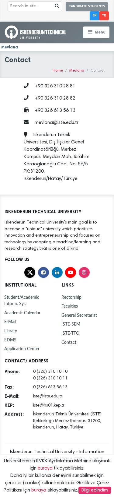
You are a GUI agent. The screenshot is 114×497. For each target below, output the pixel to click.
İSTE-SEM (70, 324)
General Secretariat (79, 315)
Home (58, 71)
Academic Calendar (22, 313)
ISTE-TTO (70, 333)
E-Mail (10, 321)
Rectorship (71, 297)
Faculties (69, 306)
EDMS (10, 340)
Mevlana (76, 71)
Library (10, 331)
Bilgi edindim (94, 490)
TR (104, 15)
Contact (68, 342)
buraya (45, 468)
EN (94, 15)
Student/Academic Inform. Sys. (21, 300)
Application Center (22, 349)
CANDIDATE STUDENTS (86, 6)
